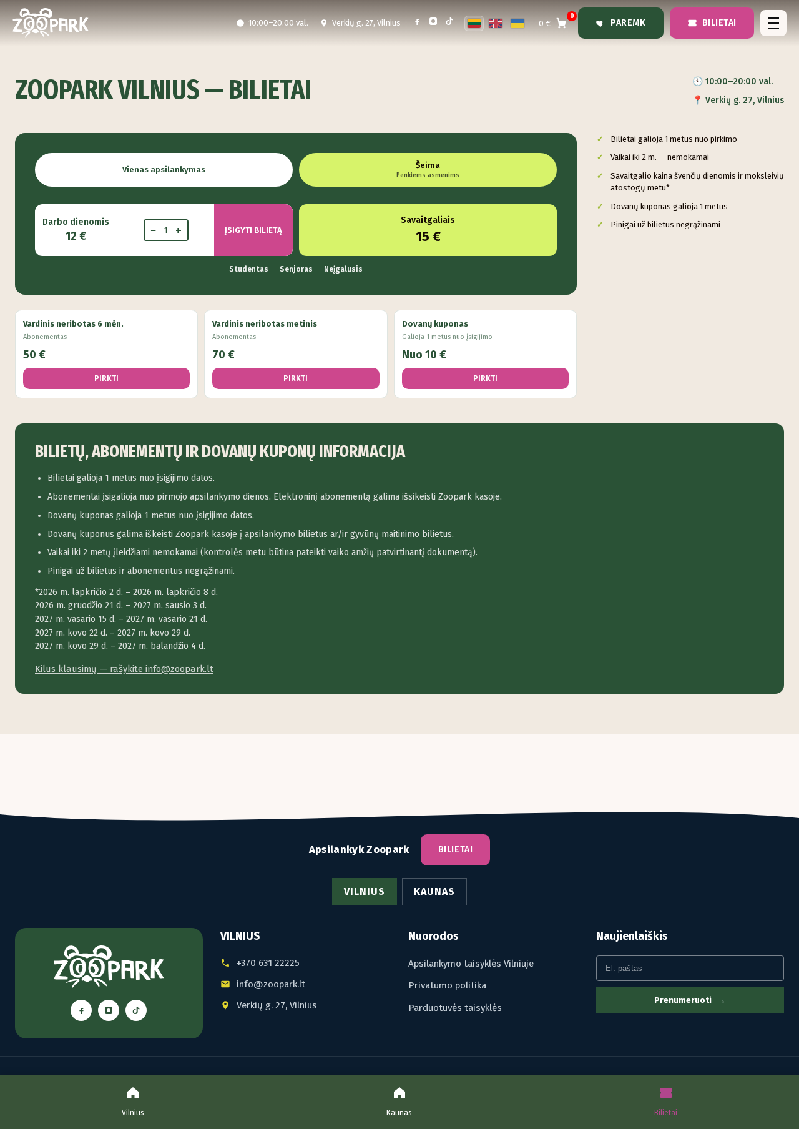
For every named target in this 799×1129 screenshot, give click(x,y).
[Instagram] (433, 23)
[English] (496, 23)
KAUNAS (434, 891)
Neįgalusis (343, 269)
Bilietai (719, 22)
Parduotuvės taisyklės (455, 1007)
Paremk (627, 22)
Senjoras (296, 269)
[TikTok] (449, 23)
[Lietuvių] (474, 23)
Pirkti (106, 378)
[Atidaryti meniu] (773, 23)
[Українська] (517, 23)
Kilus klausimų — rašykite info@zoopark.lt (124, 668)
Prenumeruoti (690, 1000)
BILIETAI (455, 849)
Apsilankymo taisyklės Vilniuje (471, 963)
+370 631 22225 (268, 963)
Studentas (248, 269)
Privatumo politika (447, 985)
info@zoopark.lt (271, 984)
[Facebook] (417, 23)
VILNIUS (364, 891)
